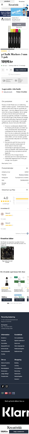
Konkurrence (4, 371)
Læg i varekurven (21, 70)
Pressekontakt (4, 376)
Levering (17, 365)
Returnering (17, 371)
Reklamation (18, 373)
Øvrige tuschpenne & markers (8, 19)
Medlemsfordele (18, 351)
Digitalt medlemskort (20, 340)
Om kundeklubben (19, 338)
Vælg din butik (8, 92)
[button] (3, 70)
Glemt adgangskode (19, 346)
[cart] (26, 5)
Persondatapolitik (5, 351)
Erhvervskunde (4, 348)
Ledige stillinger (5, 373)
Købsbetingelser (18, 376)
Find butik (3, 340)
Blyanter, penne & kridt (10, 18)
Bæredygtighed (5, 368)
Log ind (19, 24)
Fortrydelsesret (18, 368)
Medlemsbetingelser (19, 348)
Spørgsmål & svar (5, 346)
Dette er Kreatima (5, 362)
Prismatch (3, 365)
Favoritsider (4, 343)
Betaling (16, 362)
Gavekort (17, 379)
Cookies (3, 354)
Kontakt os (3, 338)
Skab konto (17, 343)
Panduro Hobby (23, 175)
